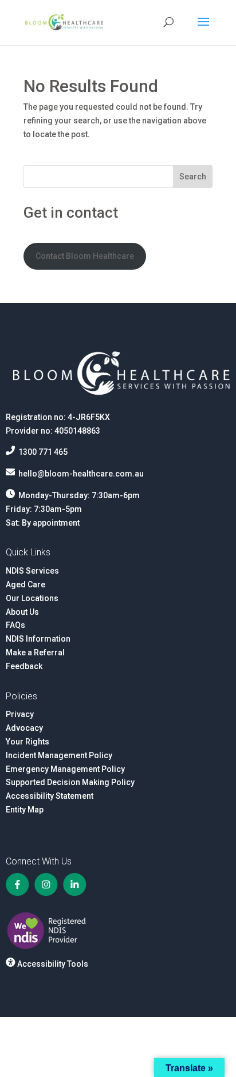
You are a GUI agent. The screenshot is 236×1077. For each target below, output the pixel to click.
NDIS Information (38, 638)
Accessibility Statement (49, 795)
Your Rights (27, 741)
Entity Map (25, 809)
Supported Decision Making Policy (70, 782)
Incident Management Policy (59, 755)
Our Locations (32, 598)
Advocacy (24, 727)
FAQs (15, 625)
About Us (22, 611)
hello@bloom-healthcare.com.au (81, 473)
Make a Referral (35, 652)
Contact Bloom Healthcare (85, 256)
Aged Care (25, 584)
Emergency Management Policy (65, 769)
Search (192, 176)
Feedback (24, 666)
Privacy (20, 714)
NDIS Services (32, 570)
